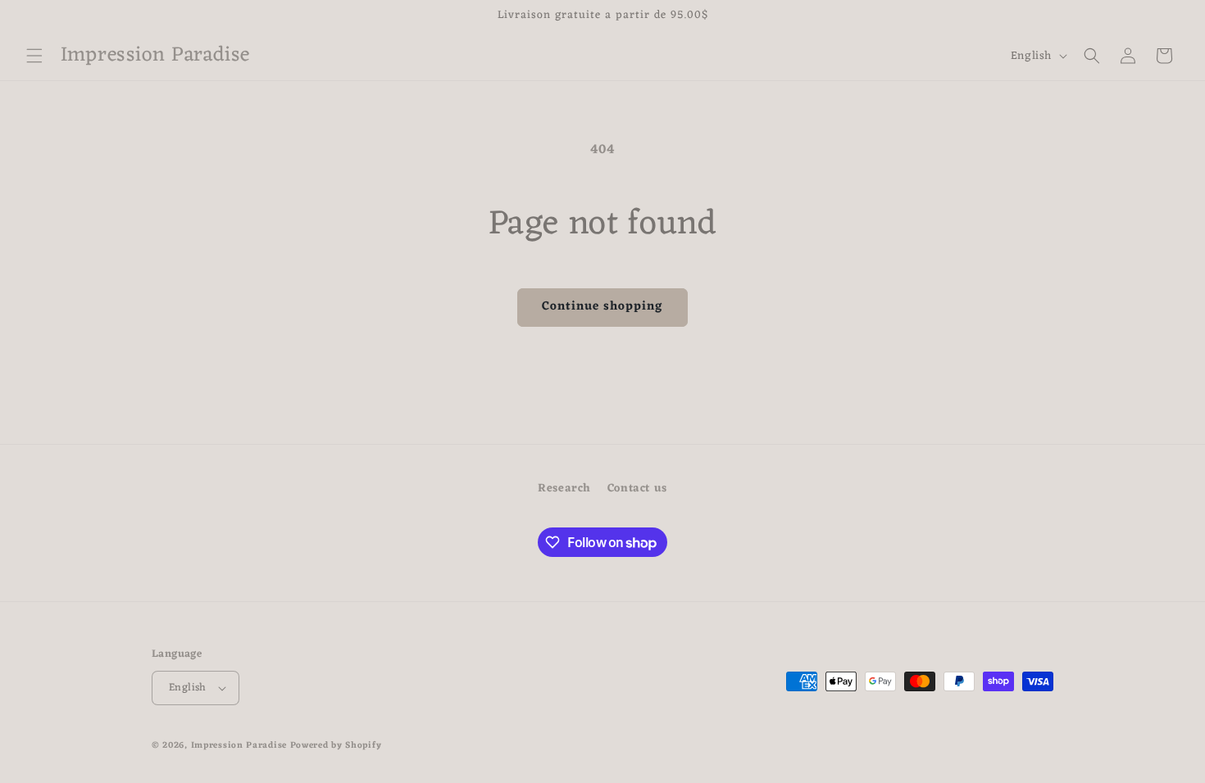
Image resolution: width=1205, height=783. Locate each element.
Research (564, 488)
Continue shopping (602, 307)
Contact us (637, 488)
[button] (34, 56)
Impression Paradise (239, 745)
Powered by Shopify (336, 745)
